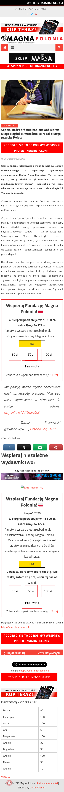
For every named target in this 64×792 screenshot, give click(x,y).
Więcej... (5, 777)
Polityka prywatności (47, 783)
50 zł (31, 354)
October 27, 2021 (43, 429)
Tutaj (54, 375)
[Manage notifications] (9, 783)
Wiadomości (9, 125)
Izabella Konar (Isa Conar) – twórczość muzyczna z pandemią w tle (16, 653)
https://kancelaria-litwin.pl (15, 627)
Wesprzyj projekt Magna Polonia (32, 66)
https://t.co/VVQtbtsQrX (21, 412)
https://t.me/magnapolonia (34, 670)
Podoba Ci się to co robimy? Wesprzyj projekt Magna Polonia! (32, 148)
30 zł (15, 354)
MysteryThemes (38, 787)
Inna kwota (32, 366)
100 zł (48, 354)
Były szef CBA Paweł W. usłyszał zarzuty (49, 653)
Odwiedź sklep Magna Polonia (32, 58)
